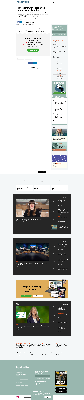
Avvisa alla (41, 397)
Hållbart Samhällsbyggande (51, 2)
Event (57, 2)
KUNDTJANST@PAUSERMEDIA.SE (24, 379)
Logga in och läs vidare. (37, 53)
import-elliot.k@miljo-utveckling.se (33, 68)
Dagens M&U (45, 2)
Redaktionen (18, 384)
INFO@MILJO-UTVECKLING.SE (24, 380)
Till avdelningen (65, 197)
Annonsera (26, 384)
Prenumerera (40, 2)
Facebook (36, 384)
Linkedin (39, 384)
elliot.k (33, 22)
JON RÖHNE (17, 375)
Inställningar (36, 397)
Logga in (37, 295)
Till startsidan (42, 171)
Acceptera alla (48, 397)
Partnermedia (22, 384)
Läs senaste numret (61, 388)
